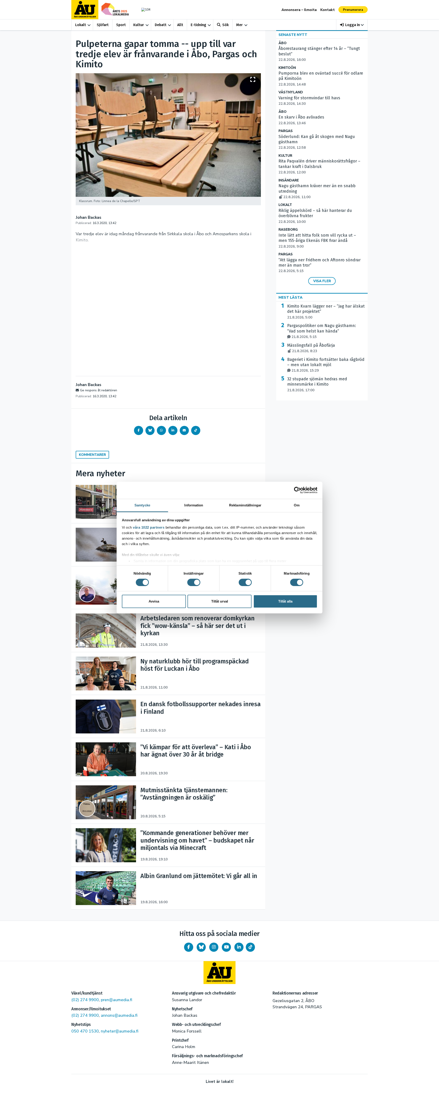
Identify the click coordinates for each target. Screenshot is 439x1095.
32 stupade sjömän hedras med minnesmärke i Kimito (317, 384)
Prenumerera (353, 10)
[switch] (193, 582)
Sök (225, 25)
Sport (121, 25)
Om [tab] (297, 505)
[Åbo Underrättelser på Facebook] (188, 947)
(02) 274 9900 (85, 1000)
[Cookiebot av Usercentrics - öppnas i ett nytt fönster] (297, 490)
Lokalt (80, 25)
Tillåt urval (219, 601)
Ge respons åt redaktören (98, 390)
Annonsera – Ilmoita (299, 9)
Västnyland (290, 92)
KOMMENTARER (92, 454)
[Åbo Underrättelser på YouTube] (226, 947)
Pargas (285, 131)
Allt (180, 25)
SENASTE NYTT (292, 34)
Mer (239, 25)
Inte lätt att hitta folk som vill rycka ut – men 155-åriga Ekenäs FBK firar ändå (317, 241)
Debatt (160, 25)
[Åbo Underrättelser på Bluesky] (201, 947)
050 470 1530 (85, 1031)
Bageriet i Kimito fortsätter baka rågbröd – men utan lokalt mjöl (325, 365)
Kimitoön (287, 68)
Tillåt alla (285, 601)
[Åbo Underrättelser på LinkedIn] (239, 947)
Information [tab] (193, 505)
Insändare (288, 180)
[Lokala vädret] (143, 9)
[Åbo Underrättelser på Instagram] (213, 947)
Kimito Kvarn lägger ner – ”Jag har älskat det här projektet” (326, 312)
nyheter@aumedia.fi (119, 1031)
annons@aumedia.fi (119, 1015)
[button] (352, 24)
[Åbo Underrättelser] (219, 972)
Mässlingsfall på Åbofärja (311, 348)
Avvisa (154, 601)
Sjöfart (103, 25)
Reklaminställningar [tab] (245, 505)
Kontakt (327, 9)
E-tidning (198, 25)
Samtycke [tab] (142, 505)
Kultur (138, 25)
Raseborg (288, 229)
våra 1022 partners (148, 527)
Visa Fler (322, 281)
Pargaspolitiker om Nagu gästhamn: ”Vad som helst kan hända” (321, 331)
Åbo (282, 43)
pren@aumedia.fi (116, 1000)
